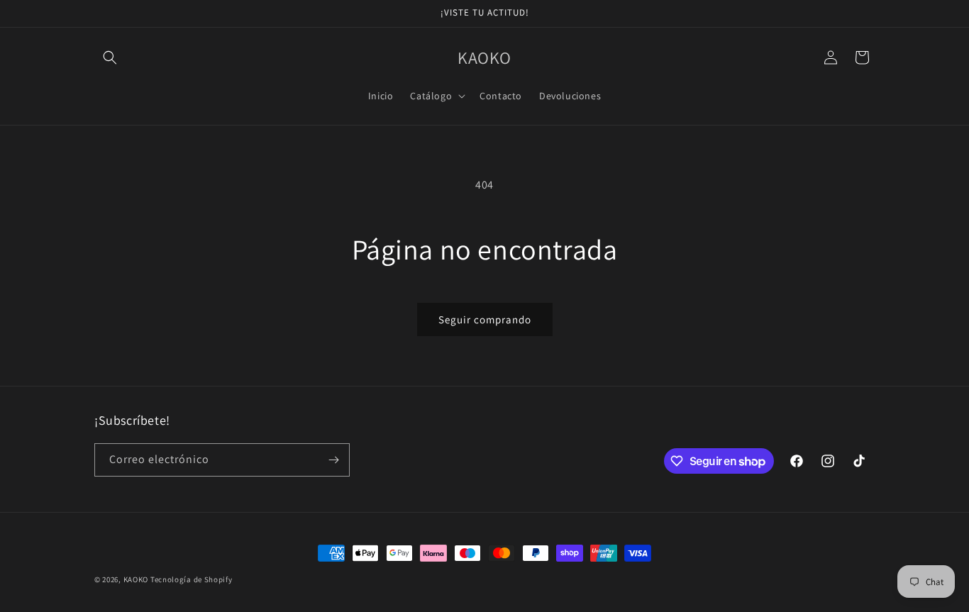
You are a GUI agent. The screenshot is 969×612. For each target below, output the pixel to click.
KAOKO (136, 579)
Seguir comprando (484, 319)
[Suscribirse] (333, 460)
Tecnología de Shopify (191, 579)
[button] (110, 57)
